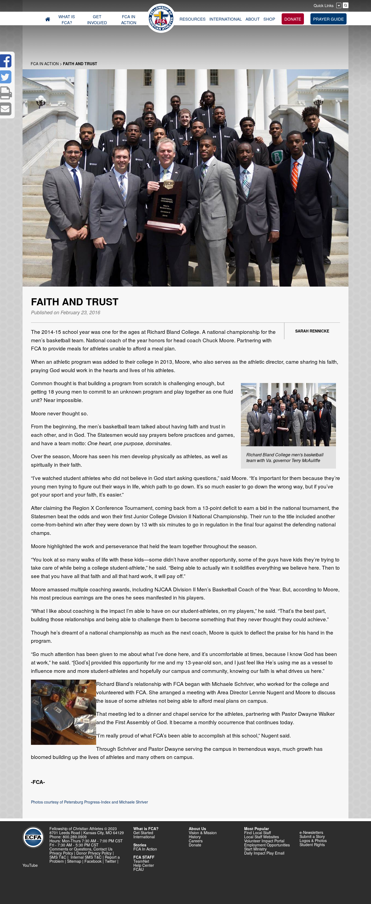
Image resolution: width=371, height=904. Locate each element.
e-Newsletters (311, 832)
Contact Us (102, 849)
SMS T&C (57, 857)
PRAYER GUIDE (328, 19)
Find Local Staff (257, 832)
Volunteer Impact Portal (264, 840)
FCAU (138, 869)
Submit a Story (312, 836)
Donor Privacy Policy (94, 853)
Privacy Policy (61, 853)
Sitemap (74, 861)
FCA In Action (45, 63)
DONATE (292, 19)
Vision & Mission (203, 832)
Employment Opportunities (267, 844)
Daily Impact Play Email (264, 853)
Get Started (143, 832)
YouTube (30, 865)
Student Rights (312, 844)
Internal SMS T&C (86, 857)
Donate (195, 844)
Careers (196, 840)
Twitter (110, 861)
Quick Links (324, 5)
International (144, 836)
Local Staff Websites (261, 836)
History (195, 836)
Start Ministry (255, 849)
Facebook (93, 861)
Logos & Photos (313, 840)
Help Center (143, 865)
